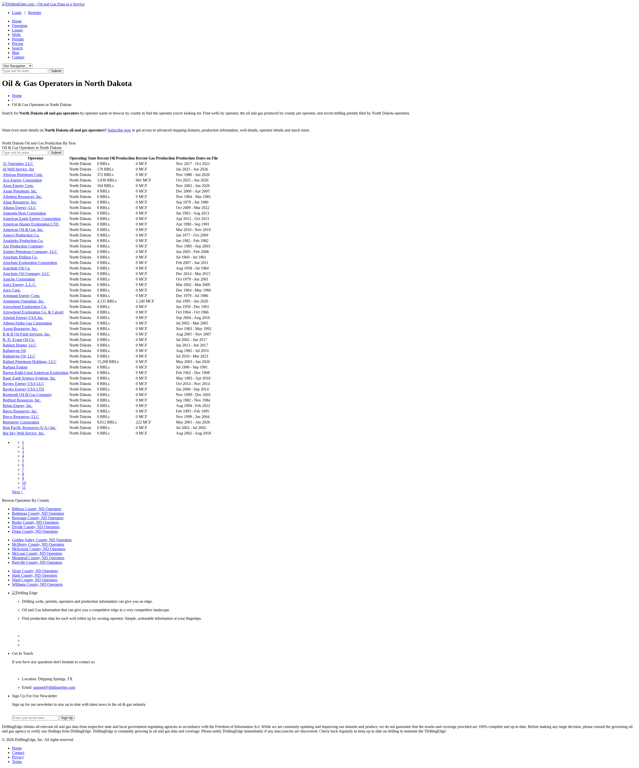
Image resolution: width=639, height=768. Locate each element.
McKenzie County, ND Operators (38, 549)
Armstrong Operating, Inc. (23, 301)
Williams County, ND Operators (37, 584)
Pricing (17, 44)
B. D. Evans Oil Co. (19, 340)
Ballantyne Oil (14, 350)
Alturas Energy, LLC (19, 208)
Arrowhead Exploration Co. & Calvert (33, 312)
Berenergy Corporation (21, 422)
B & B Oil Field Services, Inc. (26, 334)
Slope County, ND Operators (35, 571)
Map (15, 52)
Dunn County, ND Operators (35, 531)
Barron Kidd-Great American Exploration (35, 372)
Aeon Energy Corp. (18, 186)
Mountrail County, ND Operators (38, 558)
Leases (17, 30)
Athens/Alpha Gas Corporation (27, 323)
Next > (17, 492)
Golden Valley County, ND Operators (42, 540)
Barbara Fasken (15, 367)
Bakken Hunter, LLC (19, 345)
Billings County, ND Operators (36, 509)
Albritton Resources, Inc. (22, 196)
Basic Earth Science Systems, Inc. (29, 378)
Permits (18, 39)
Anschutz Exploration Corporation (30, 262)
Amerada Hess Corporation (24, 213)
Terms (17, 762)
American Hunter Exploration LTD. (31, 224)
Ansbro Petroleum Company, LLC (30, 252)
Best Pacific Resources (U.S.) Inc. (29, 428)
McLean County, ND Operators (37, 553)
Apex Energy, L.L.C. (19, 284)
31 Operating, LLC (18, 164)
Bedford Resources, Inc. (22, 400)
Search (17, 48)
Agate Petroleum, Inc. (20, 191)
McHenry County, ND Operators (38, 544)
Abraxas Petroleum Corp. (23, 174)
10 (24, 483)
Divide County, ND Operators (36, 527)
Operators (19, 26)
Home (17, 21)
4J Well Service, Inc (18, 169)
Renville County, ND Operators (37, 562)
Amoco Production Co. (21, 235)
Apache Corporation (19, 279)
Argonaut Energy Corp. (21, 296)
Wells (16, 34)
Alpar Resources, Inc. (20, 202)
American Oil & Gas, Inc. (23, 230)
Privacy (18, 757)
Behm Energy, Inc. (17, 406)
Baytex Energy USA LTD (23, 389)
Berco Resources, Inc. (20, 411)
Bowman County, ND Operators (37, 518)
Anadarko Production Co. (23, 240)
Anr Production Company (23, 246)
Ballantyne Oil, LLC (19, 356)
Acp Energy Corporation (22, 180)
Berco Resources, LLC (21, 416)
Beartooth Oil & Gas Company (27, 394)
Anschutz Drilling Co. (20, 257)
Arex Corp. (12, 290)
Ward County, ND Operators (34, 580)
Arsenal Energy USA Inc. (23, 318)
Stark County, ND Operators (34, 575)
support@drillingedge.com (54, 687)
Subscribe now (119, 130)
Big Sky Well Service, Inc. (24, 433)
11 (24, 487)
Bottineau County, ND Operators (38, 513)
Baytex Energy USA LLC (23, 384)
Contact (18, 57)
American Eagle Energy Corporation (32, 218)
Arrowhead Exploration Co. (25, 306)
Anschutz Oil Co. (16, 268)
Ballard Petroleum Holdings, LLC (29, 362)
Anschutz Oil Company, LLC (26, 274)
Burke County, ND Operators (35, 522)
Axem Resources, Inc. (20, 328)
